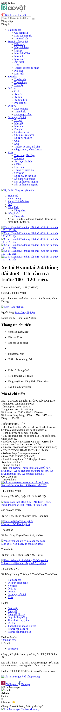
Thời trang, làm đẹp (24, 155)
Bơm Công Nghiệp (25, 312)
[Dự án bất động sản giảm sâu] (17, 190)
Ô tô (16, 91)
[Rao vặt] (13, 10)
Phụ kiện (18, 70)
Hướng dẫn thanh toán (19, 631)
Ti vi (16, 64)
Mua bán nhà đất (23, 35)
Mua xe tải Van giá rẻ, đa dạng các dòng (22, 543)
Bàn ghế (18, 129)
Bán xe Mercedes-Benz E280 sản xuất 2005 (24, 485)
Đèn (16, 143)
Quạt (16, 140)
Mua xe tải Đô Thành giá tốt (15, 524)
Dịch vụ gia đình (23, 114)
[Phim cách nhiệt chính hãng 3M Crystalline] (24, 560)
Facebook (13, 648)
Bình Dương (14, 198)
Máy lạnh (19, 126)
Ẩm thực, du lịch (23, 161)
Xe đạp (18, 97)
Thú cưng (19, 158)
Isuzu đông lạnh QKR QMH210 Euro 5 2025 (24, 504)
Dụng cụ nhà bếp (23, 137)
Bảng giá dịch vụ (16, 614)
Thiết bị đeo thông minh (26, 67)
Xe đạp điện (20, 99)
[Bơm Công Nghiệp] (12, 307)
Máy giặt (18, 123)
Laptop (18, 50)
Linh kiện (19, 73)
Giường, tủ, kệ (21, 132)
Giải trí (17, 164)
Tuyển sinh (20, 79)
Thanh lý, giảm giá (24, 170)
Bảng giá (12, 611)
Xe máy (18, 94)
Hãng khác (13, 207)
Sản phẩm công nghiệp (26, 181)
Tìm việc (18, 85)
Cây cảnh (19, 173)
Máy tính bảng (21, 47)
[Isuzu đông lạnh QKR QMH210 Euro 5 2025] (26, 502)
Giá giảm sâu (21, 32)
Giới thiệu (13, 608)
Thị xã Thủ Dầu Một (18, 201)
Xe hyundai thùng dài (33, 473)
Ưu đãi (11, 623)
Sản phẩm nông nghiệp (26, 184)
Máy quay (19, 59)
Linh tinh (19, 167)
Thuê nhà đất (21, 38)
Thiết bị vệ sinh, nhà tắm (27, 146)
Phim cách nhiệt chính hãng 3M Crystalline (23, 563)
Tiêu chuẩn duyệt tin (18, 620)
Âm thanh (19, 62)
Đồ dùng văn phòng (24, 178)
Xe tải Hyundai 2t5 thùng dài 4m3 (31, 470)
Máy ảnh (18, 56)
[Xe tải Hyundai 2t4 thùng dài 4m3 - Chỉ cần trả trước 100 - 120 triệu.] (30, 230)
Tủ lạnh (18, 120)
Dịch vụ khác (21, 108)
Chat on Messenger (30, 709)
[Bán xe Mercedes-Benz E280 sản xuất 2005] (25, 482)
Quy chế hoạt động (17, 617)
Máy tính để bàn (22, 53)
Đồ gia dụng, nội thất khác (28, 149)
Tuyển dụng (20, 82)
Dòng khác (13, 213)
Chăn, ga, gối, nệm (24, 135)
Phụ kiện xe (20, 102)
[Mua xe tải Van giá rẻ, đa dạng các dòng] (23, 541)
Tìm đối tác (20, 111)
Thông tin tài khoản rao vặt (22, 626)
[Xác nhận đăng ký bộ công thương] (20, 676)
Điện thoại (19, 44)
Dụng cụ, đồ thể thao (25, 175)
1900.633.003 (8, 640)
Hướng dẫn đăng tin (18, 628)
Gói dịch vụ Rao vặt (15, 15)
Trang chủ (13, 195)
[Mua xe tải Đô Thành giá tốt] (17, 521)
